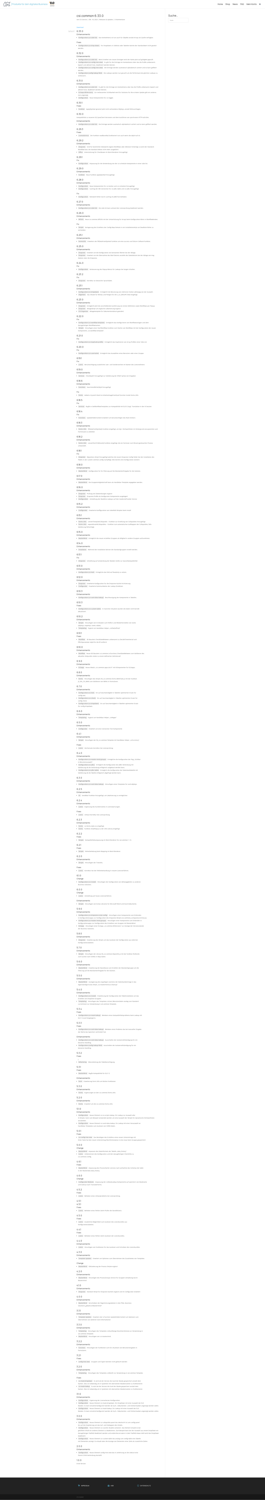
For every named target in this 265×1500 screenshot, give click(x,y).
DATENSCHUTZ (145, 1486)
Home (220, 4)
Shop (227, 4)
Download (80, 27)
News (235, 4)
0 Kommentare (120, 20)
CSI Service (83, 20)
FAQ (242, 4)
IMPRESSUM (85, 1486)
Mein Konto (251, 4)
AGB (112, 1486)
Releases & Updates (106, 20)
